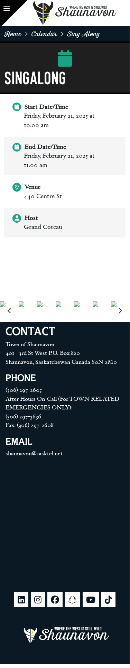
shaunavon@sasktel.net (34, 453)
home (12, 33)
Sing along (83, 33)
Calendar (44, 33)
